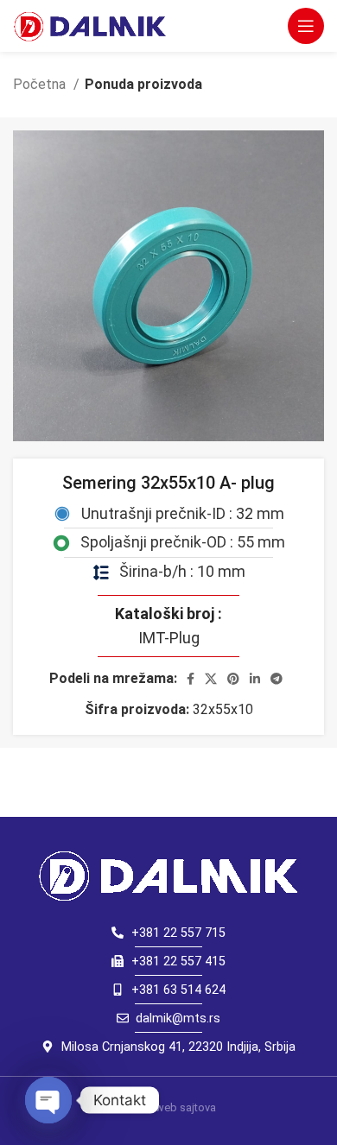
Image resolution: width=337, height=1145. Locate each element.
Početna (41, 84)
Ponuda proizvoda (143, 84)
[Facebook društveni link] (190, 678)
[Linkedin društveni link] (255, 678)
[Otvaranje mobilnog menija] (306, 26)
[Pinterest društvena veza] (233, 678)
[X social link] (211, 678)
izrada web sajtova (169, 1107)
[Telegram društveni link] (276, 678)
